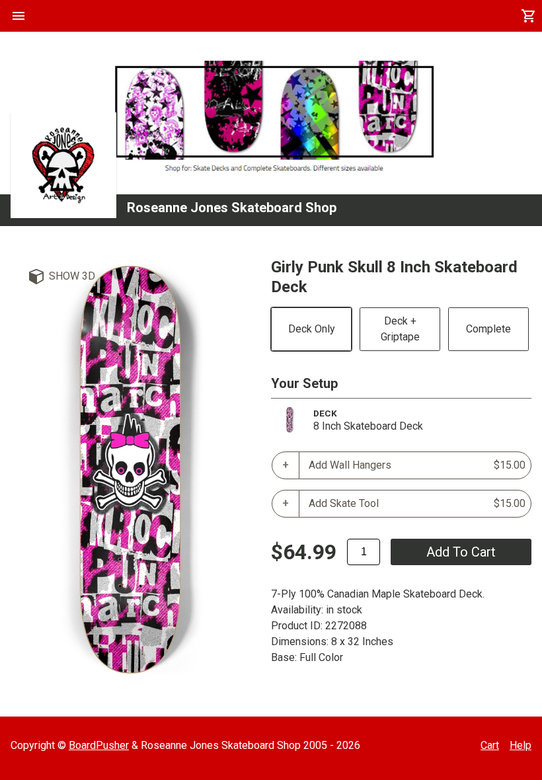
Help (520, 745)
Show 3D (72, 276)
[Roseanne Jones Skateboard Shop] (63, 165)
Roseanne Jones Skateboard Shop (231, 207)
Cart (490, 745)
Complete (488, 329)
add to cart (461, 552)
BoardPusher (99, 745)
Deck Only (311, 329)
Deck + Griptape (400, 329)
